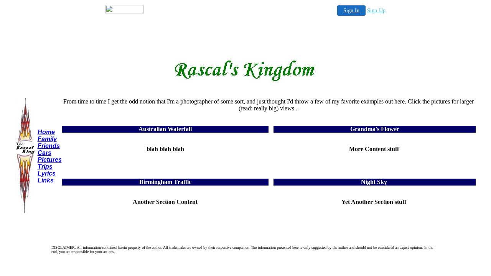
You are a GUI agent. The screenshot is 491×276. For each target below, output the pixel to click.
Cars (44, 153)
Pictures (50, 159)
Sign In (351, 10)
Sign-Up (376, 10)
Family (47, 139)
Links (46, 180)
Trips (45, 166)
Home (46, 132)
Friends (49, 146)
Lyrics (47, 173)
